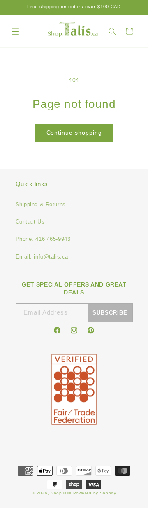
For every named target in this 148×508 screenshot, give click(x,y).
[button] (15, 31)
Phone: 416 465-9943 (43, 239)
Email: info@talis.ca (42, 257)
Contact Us (30, 222)
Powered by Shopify (94, 493)
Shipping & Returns (41, 204)
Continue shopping (74, 132)
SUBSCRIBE (109, 313)
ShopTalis (61, 493)
